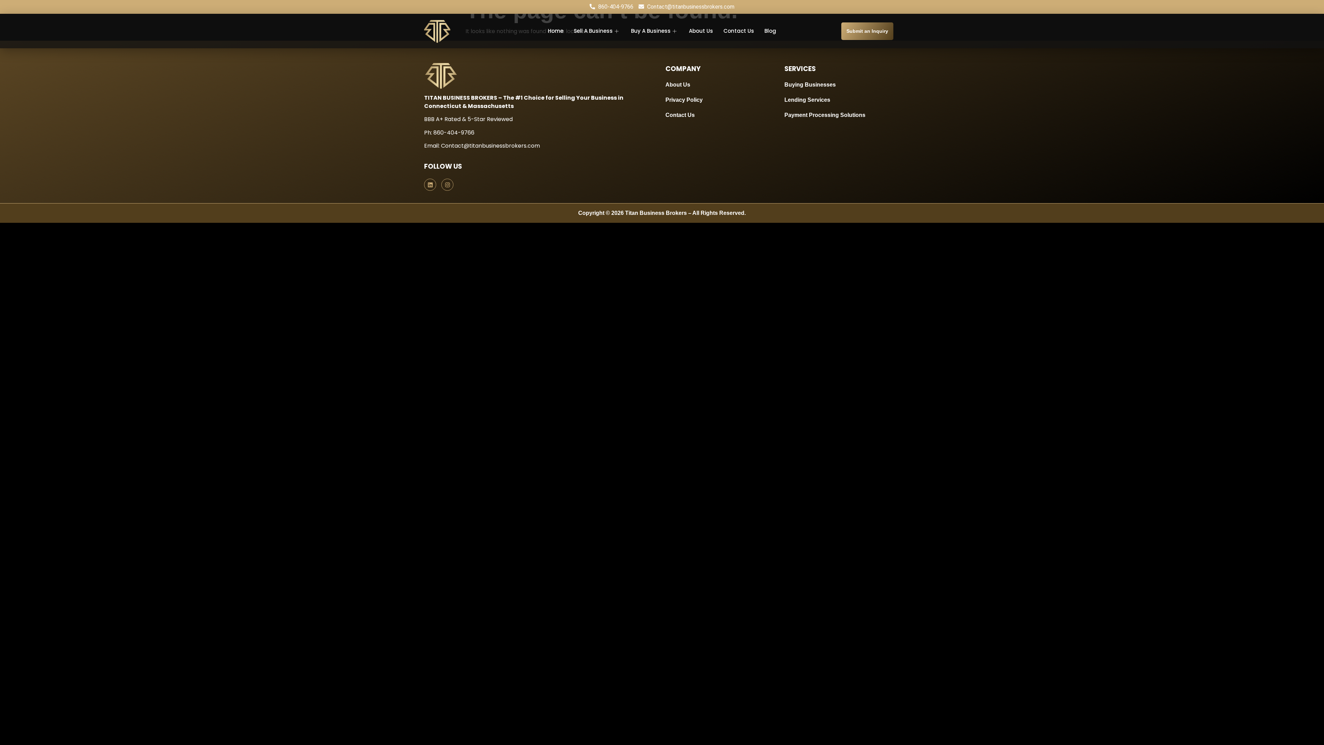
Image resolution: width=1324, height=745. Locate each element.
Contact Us (738, 30)
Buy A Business (651, 30)
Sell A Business (593, 30)
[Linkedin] (430, 185)
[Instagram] (447, 185)
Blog (770, 30)
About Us (701, 30)
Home (555, 30)
